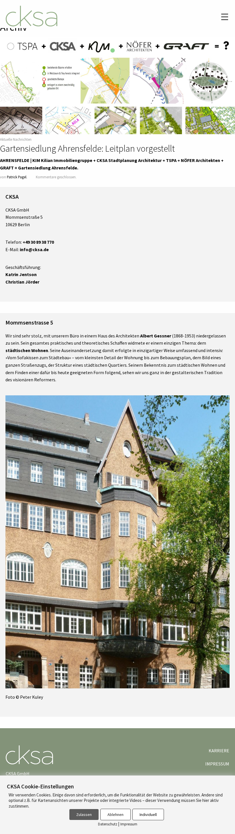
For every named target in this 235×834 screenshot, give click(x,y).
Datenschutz (107, 824)
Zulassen (84, 814)
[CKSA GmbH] (31, 17)
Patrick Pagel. (17, 177)
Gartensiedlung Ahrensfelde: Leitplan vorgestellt (87, 148)
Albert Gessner (155, 336)
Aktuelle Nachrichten (16, 139)
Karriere (219, 750)
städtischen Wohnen (26, 350)
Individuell (148, 814)
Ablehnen (115, 814)
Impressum (217, 764)
